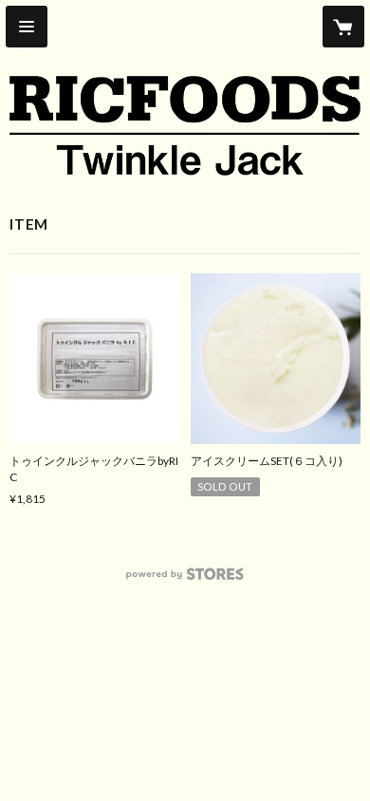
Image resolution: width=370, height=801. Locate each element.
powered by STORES (185, 579)
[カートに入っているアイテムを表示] (343, 26)
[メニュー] (26, 26)
